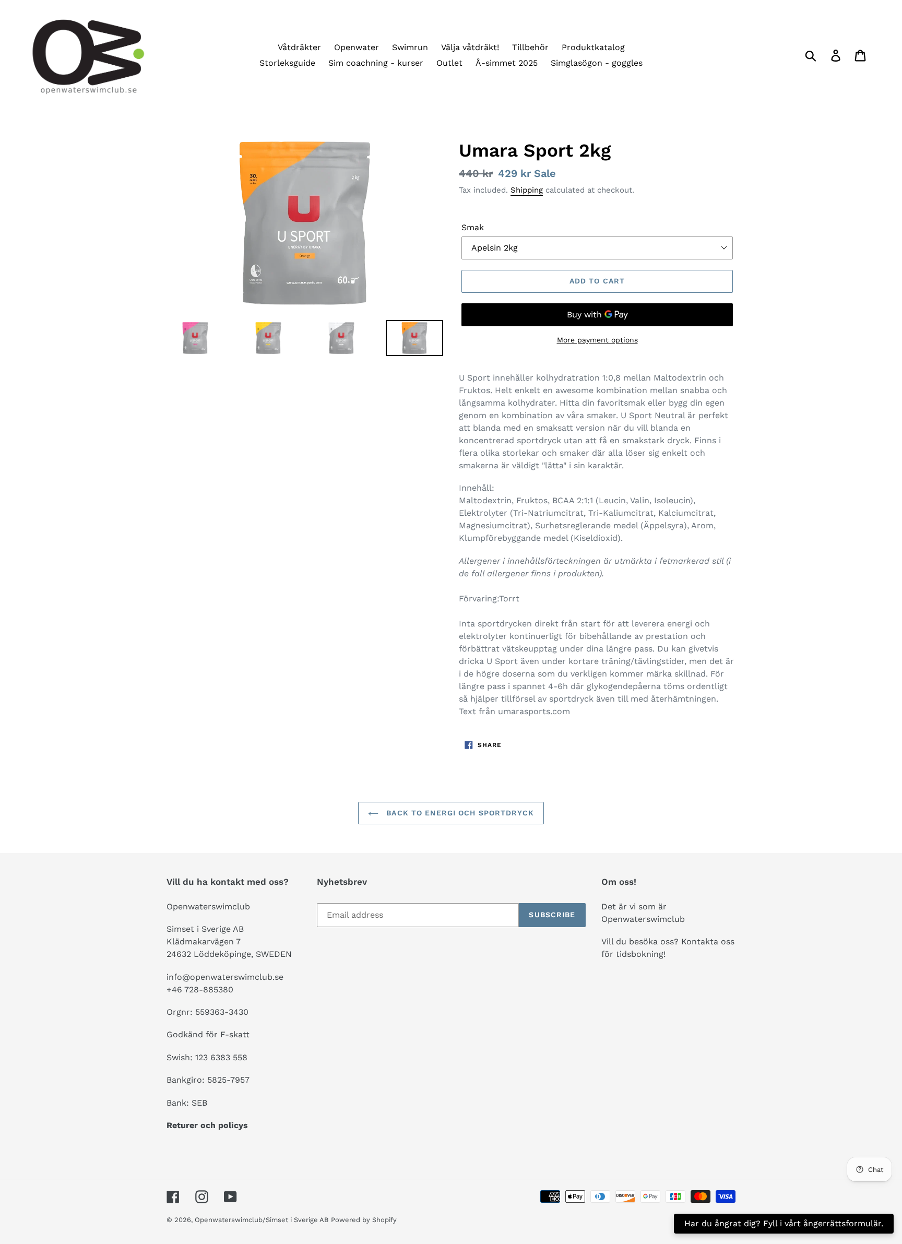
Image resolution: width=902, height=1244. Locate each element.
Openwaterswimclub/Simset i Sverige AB (261, 1220)
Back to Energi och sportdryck (459, 813)
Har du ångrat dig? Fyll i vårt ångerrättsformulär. (783, 1223)
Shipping (527, 190)
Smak (472, 227)
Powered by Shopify (364, 1220)
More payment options (597, 340)
